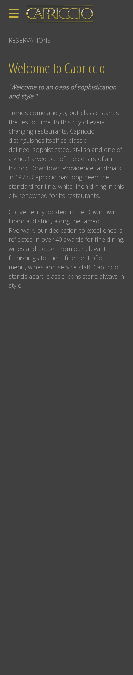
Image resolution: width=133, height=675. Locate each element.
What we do (16, 297)
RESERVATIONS (30, 40)
